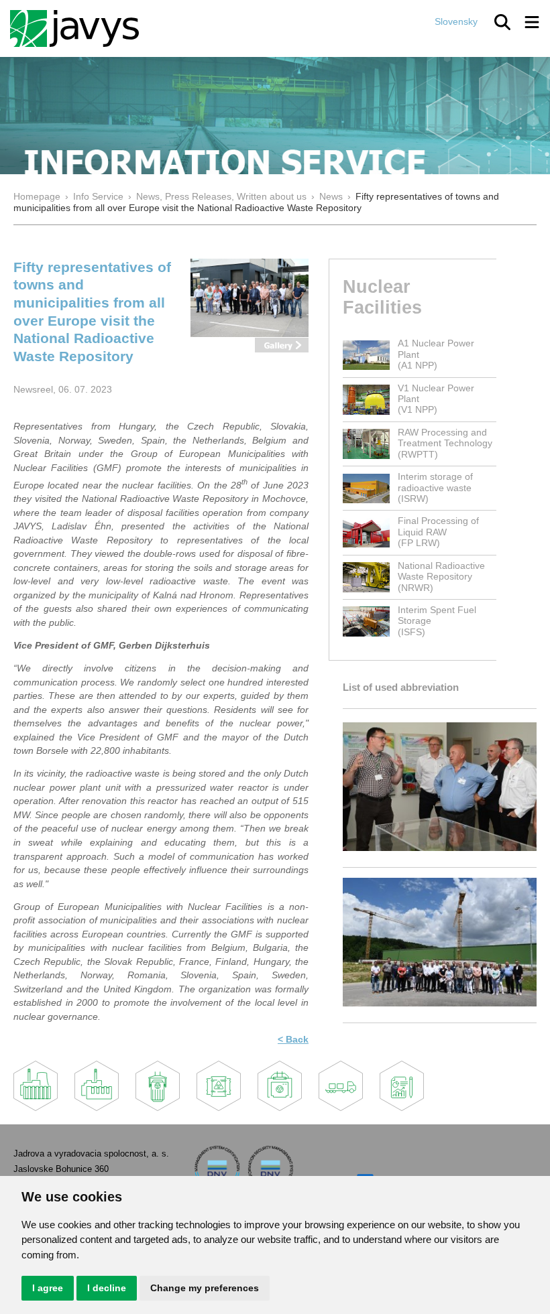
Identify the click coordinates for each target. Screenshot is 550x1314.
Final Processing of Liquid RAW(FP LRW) (438, 532)
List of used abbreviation (401, 687)
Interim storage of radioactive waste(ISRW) (435, 488)
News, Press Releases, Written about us (221, 197)
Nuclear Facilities (382, 297)
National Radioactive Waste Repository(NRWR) (441, 577)
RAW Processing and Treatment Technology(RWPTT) (445, 444)
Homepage (36, 197)
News (331, 197)
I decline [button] (106, 1288)
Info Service (98, 197)
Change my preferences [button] (204, 1288)
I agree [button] (47, 1288)
